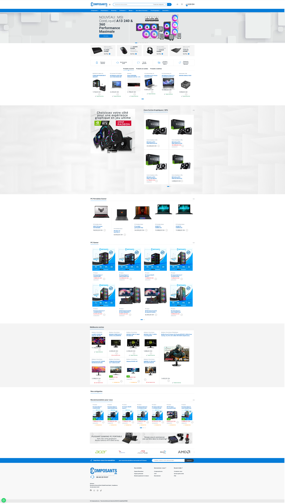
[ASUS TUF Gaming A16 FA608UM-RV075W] (101, 214)
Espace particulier (138, 473)
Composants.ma (158, 471)
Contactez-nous (178, 471)
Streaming (113, 10)
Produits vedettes (156, 68)
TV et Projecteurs (155, 10)
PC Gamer (95, 272)
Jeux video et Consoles (141, 10)
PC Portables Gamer (97, 224)
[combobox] (132, 4)
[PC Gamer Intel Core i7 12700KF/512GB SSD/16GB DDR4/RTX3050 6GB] (181, 260)
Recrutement (157, 475)
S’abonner (189, 460)
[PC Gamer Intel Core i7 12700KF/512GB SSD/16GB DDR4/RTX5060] (103, 296)
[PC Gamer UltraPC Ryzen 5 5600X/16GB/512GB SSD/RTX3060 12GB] (155, 260)
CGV (155, 473)
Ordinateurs (122, 10)
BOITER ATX (95, 73)
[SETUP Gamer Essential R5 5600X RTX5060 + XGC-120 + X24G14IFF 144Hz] (155, 296)
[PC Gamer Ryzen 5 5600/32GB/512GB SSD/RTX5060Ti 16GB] (129, 260)
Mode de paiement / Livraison (141, 475)
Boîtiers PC (100, 73)
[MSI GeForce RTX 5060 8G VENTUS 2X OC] (181, 162)
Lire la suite (182, 146)
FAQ (175, 475)
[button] (168, 186)
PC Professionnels (148, 73)
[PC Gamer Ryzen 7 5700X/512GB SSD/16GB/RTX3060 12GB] (103, 260)
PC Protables (118, 73)
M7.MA (126, 501)
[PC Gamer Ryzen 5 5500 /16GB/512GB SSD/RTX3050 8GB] (181, 296)
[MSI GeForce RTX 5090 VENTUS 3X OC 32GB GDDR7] (181, 127)
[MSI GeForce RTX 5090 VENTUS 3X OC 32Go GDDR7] (156, 127)
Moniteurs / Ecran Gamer (97, 332)
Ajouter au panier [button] (99, 94)
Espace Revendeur (138, 471)
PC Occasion (112, 73)
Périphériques (104, 10)
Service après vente (179, 473)
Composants (94, 10)
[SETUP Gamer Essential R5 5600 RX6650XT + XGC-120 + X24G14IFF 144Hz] (129, 296)
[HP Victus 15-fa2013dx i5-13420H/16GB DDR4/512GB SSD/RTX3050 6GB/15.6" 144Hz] (122, 216)
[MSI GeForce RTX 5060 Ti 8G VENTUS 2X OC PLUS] (156, 162)
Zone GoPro (165, 10)
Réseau (130, 10)
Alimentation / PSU (183, 73)
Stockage (129, 73)
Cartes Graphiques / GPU (152, 139)
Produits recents (128, 68)
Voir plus (105, 36)
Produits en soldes (142, 68)
